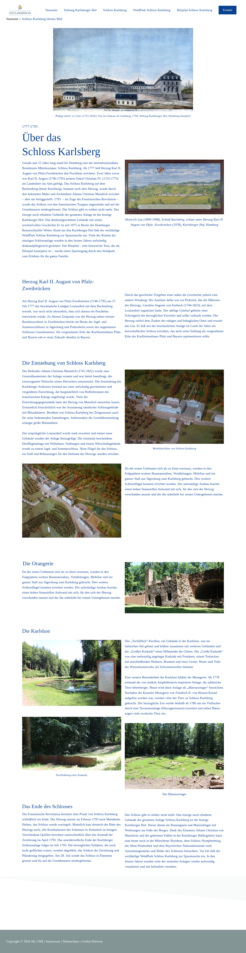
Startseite (51, 10)
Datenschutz (71, 941)
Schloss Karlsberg (115, 10)
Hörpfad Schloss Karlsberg (194, 10)
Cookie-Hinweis (92, 941)
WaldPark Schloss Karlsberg (151, 10)
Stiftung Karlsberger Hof (80, 10)
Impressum (53, 941)
